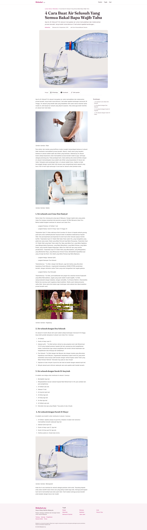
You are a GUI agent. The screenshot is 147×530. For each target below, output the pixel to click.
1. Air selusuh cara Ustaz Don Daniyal (101, 102)
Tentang (38, 517)
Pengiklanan (49, 517)
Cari (110, 2)
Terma (45, 519)
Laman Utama (48, 8)
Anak (97, 510)
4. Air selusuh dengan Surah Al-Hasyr (102, 113)
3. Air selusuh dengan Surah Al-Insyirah (102, 109)
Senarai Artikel (39, 519)
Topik (105, 2)
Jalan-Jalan (82, 514)
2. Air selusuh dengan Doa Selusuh (100, 106)
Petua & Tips (99, 512)
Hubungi (43, 517)
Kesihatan (81, 512)
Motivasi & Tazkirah (67, 514)
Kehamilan (55, 8)
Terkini (100, 2)
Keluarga (81, 510)
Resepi (64, 510)
